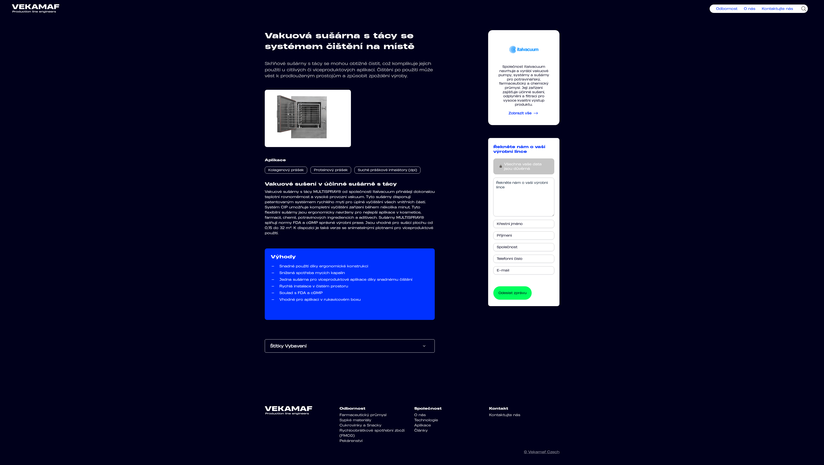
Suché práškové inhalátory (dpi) (387, 170)
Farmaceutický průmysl (363, 415)
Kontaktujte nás (777, 8)
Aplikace (422, 425)
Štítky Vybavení (288, 346)
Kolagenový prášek (286, 170)
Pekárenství (351, 441)
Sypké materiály (355, 420)
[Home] (35, 8)
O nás (749, 8)
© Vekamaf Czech (541, 452)
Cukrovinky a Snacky (360, 425)
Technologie (426, 420)
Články (421, 430)
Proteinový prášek (331, 170)
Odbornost (726, 8)
